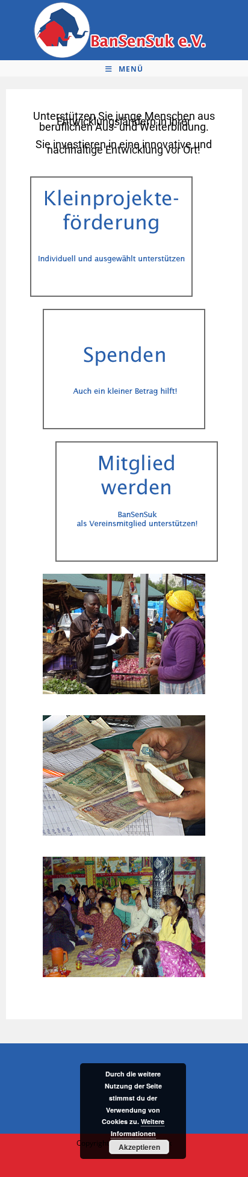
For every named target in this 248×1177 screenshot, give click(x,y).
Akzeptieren (139, 1146)
